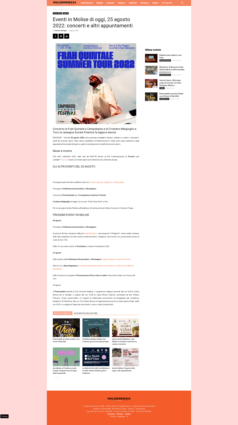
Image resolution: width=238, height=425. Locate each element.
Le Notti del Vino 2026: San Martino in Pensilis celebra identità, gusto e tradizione (95, 370)
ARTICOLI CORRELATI (62, 313)
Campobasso (87, 3)
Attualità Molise (165, 60)
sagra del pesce (91, 233)
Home (55, 10)
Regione (65, 13)
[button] (182, 3)
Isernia (99, 3)
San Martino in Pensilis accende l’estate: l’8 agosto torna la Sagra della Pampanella (65, 370)
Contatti (111, 414)
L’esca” (64, 160)
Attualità (167, 3)
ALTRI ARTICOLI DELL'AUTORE (85, 313)
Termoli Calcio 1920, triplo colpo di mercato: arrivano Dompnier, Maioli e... (170, 82)
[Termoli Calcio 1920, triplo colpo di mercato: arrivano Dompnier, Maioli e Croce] (151, 83)
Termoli (121, 3)
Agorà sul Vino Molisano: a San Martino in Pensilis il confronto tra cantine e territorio (124, 341)
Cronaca (144, 3)
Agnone (110, 3)
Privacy (120, 414)
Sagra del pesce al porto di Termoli (116, 259)
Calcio (162, 88)
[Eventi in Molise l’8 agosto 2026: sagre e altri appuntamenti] (125, 356)
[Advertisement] (96, 174)
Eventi (155, 3)
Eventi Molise (64, 10)
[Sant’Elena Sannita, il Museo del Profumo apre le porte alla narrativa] (95, 327)
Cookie (128, 414)
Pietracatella (119, 182)
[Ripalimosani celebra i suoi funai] (151, 58)
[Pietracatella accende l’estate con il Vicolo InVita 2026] (66, 327)
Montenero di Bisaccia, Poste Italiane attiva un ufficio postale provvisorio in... (171, 69)
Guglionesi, (109, 182)
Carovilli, (92, 182)
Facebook (121, 416)
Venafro (133, 3)
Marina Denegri (61, 30)
